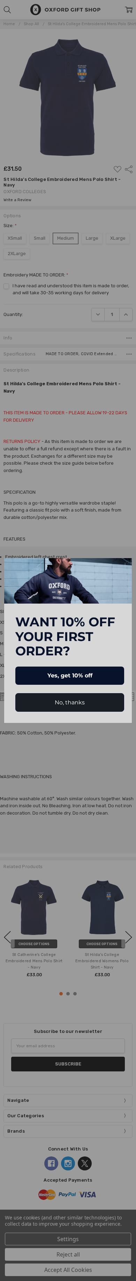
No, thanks (70, 702)
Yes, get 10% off (69, 675)
